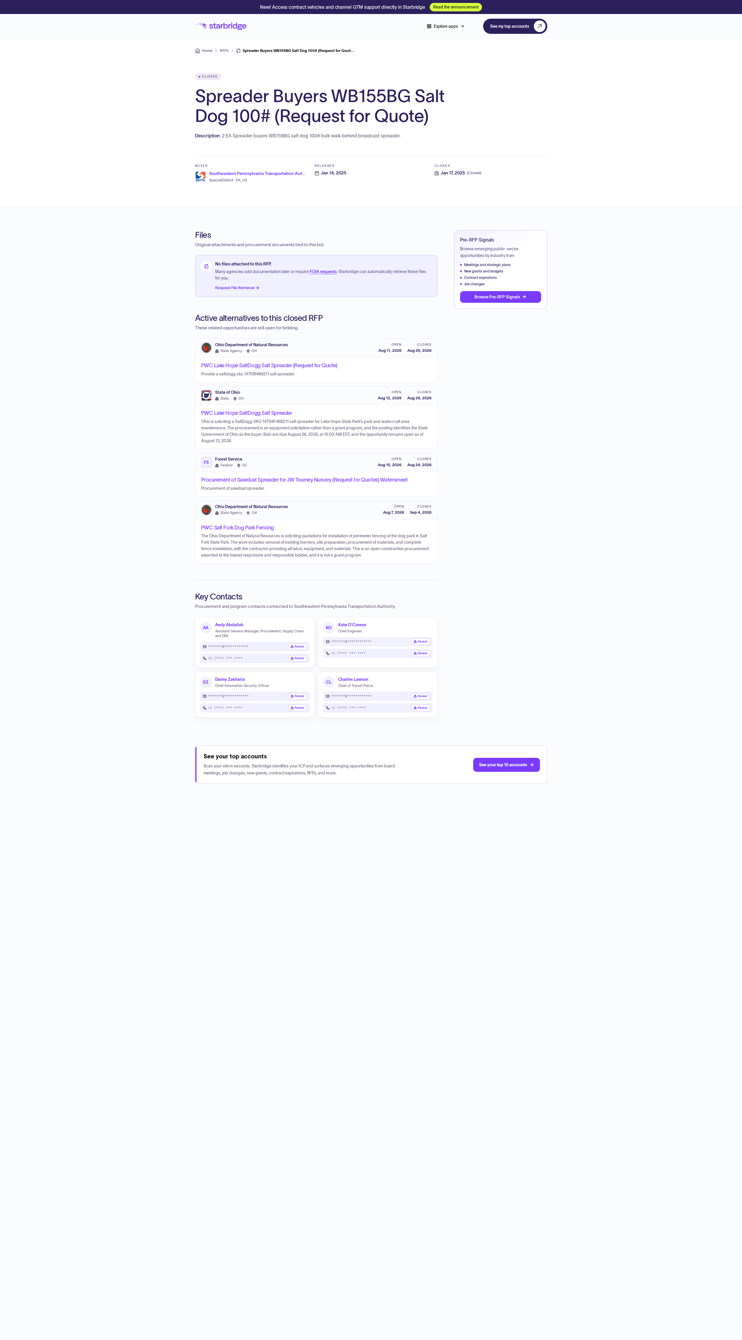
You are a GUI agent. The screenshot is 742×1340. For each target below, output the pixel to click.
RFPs (224, 50)
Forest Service (228, 459)
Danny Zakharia (230, 679)
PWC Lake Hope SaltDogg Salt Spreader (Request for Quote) (269, 365)
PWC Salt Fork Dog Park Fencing (237, 528)
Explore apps (446, 26)
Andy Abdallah (229, 624)
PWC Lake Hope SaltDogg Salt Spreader (246, 413)
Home (207, 50)
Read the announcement (455, 7)
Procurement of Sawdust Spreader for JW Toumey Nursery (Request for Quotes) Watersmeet (304, 480)
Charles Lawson (353, 679)
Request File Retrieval (234, 288)
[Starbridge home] (220, 26)
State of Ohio (227, 392)
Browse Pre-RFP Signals (497, 296)
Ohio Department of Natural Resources (251, 345)
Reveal (299, 646)
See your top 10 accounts (503, 764)
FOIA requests (323, 272)
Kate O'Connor (352, 624)
